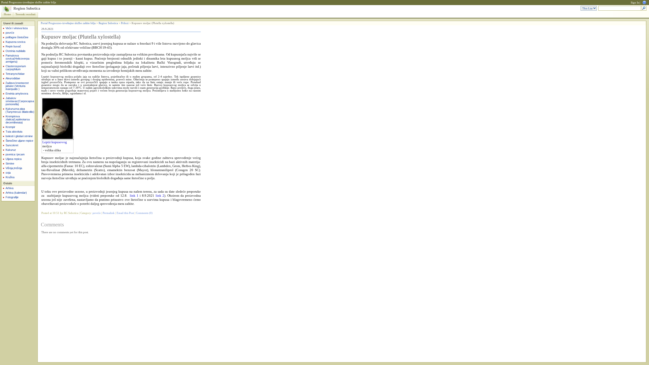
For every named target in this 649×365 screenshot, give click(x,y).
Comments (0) (144, 213)
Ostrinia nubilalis (16, 50)
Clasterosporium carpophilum (16, 68)
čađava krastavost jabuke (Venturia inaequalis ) (17, 85)
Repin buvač (13, 46)
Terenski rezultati (25, 14)
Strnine (10, 163)
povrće (10, 32)
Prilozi (125, 23)
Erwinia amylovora (17, 93)
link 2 (160, 195)
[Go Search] (643, 8)
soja (8, 172)
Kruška (10, 177)
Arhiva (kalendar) (16, 192)
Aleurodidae (13, 78)
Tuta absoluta (14, 131)
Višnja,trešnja (14, 168)
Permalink (109, 213)
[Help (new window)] (644, 2)
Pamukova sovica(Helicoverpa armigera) (17, 58)
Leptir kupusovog (54, 142)
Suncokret (12, 145)
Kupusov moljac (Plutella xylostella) (80, 37)
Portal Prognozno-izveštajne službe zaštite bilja (28, 2)
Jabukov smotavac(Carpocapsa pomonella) (20, 101)
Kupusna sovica (15, 41)
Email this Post (125, 213)
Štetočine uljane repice (19, 140)
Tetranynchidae (15, 73)
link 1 (134, 195)
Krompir (10, 127)
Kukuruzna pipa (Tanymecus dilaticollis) (20, 110)
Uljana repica (14, 158)
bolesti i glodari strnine (19, 136)
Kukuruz (11, 149)
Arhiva (9, 188)
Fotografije (12, 197)
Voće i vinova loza (17, 28)
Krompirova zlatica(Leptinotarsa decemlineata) (18, 119)
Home (7, 14)
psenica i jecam (15, 154)
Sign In (635, 2)
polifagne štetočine (17, 37)
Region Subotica (26, 8)
